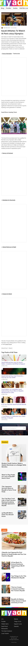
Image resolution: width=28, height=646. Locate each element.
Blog (2, 8)
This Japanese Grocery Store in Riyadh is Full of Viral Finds (9, 489)
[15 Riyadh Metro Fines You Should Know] (22, 514)
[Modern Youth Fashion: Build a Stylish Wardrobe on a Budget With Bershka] (14, 453)
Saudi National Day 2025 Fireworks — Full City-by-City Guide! (13, 376)
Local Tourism (5, 633)
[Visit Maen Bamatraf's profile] (2, 28)
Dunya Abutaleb (7, 53)
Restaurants (4, 628)
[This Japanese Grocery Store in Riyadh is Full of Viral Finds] (22, 489)
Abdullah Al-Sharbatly (8, 200)
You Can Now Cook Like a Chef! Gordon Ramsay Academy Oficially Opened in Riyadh (9, 502)
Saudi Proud (8, 344)
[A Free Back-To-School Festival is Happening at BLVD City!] (6, 565)
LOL (2, 619)
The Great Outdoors (6, 631)
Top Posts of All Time (9, 352)
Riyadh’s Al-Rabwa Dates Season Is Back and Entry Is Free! (18, 600)
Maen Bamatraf (6, 27)
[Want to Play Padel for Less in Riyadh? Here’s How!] (22, 476)
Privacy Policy (14, 642)
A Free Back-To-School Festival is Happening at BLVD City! (17, 565)
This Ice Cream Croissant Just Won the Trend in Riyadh (18, 588)
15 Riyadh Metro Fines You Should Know (7, 514)
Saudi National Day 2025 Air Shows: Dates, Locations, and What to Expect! (13, 363)
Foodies (8, 8)
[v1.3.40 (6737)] (14, 613)
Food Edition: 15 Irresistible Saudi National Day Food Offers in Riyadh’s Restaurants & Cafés (12, 391)
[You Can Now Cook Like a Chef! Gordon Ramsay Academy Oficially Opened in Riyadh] (22, 502)
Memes (16, 619)
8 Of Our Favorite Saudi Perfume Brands (14, 404)
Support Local (18, 624)
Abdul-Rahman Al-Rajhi (9, 247)
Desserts (16, 626)
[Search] (24, 428)
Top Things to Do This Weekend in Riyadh (18, 577)
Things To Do (17, 621)
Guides (15, 8)
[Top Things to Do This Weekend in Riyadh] (6, 577)
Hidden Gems (5, 624)
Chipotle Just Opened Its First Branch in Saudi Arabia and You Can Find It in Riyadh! (14, 554)
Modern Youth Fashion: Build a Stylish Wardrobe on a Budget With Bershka (14, 465)
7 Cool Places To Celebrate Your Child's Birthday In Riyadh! (13, 417)
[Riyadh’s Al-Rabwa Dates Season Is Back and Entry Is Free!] (6, 601)
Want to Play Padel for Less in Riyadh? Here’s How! (8, 476)
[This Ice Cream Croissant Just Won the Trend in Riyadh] (6, 589)
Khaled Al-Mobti (7, 294)
